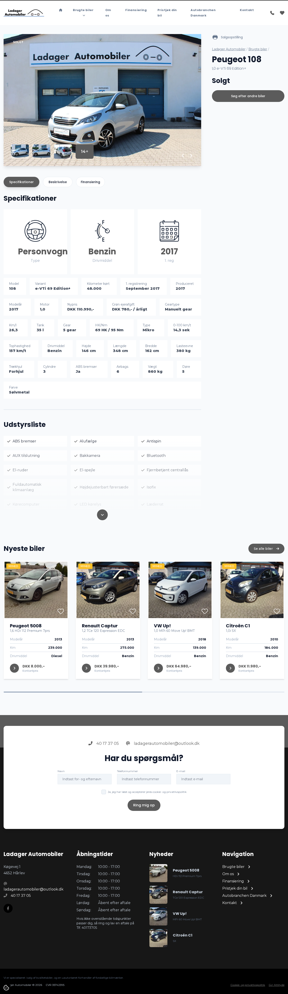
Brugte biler (257, 49)
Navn (61, 771)
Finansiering (136, 10)
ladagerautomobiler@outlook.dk (166, 743)
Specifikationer (21, 182)
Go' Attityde (276, 985)
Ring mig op (144, 805)
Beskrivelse (58, 182)
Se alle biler (264, 549)
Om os (108, 13)
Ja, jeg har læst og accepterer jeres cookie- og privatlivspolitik (147, 792)
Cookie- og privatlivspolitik (247, 985)
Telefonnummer (127, 771)
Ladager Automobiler (228, 49)
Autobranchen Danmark (203, 13)
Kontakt (247, 10)
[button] (183, 155)
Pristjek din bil (167, 13)
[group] (102, 100)
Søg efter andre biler (248, 96)
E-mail (180, 771)
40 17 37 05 (107, 743)
